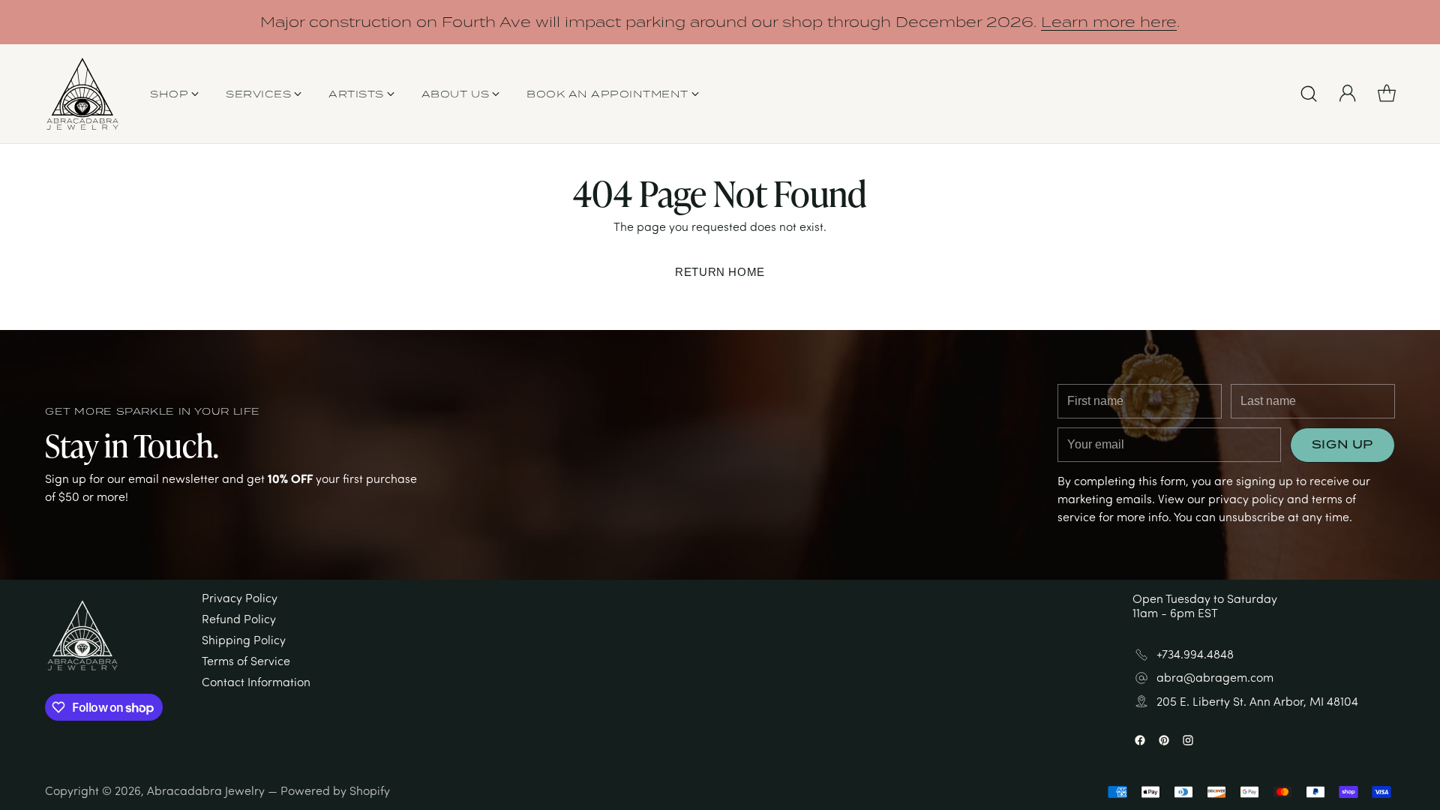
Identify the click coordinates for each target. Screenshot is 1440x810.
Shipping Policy (244, 639)
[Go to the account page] (1348, 94)
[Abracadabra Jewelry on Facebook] (1140, 741)
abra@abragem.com (1215, 677)
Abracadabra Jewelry (206, 790)
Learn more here (1109, 22)
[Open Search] (1308, 94)
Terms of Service (246, 660)
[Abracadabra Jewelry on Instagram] (1188, 741)
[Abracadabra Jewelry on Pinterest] (1164, 741)
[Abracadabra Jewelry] (82, 93)
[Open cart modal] (1386, 94)
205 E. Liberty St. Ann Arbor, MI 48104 (1257, 701)
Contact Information (256, 681)
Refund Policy (239, 618)
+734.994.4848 (1195, 654)
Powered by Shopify (335, 790)
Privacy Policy (240, 597)
